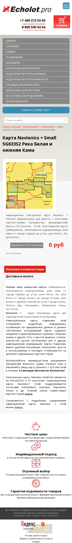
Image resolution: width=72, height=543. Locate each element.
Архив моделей (17, 101)
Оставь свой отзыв (35, 535)
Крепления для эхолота (23, 68)
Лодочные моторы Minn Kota (27, 79)
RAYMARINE (13, 62)
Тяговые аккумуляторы (22, 84)
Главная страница (11, 126)
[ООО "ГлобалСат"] (27, 10)
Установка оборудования (24, 95)
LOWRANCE (13, 46)
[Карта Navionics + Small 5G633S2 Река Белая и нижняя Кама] (29, 208)
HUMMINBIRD (14, 57)
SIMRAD (10, 51)
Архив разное (48, 126)
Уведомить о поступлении (26, 245)
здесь (28, 393)
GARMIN (11, 40)
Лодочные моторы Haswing (26, 73)
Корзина (62, 25)
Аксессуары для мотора (23, 90)
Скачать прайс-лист (36, 110)
